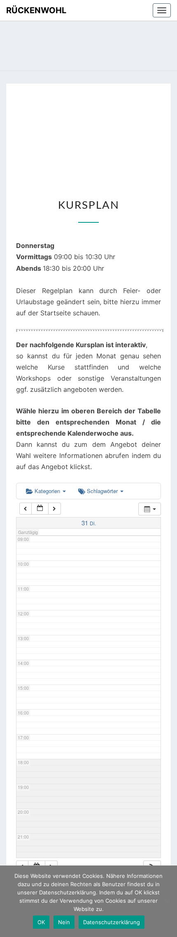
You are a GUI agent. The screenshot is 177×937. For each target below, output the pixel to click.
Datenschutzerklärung (111, 922)
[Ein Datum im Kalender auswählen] (40, 509)
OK (41, 922)
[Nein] (167, 901)
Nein (64, 922)
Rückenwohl (36, 10)
